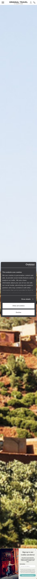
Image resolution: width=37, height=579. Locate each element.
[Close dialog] (35, 550)
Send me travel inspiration (28, 575)
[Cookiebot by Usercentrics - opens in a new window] (26, 265)
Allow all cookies (18, 305)
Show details (26, 299)
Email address (22, 563)
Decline (18, 312)
